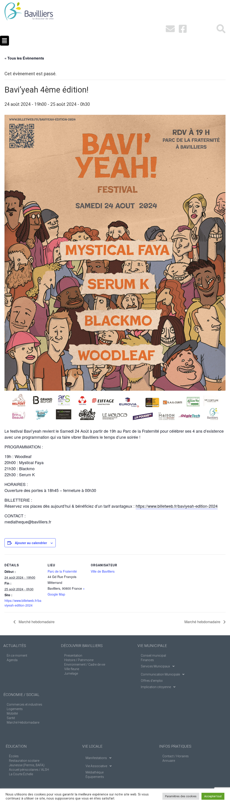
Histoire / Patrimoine (78, 660)
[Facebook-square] (183, 28)
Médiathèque (95, 772)
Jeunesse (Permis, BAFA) (26, 765)
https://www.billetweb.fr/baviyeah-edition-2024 (177, 506)
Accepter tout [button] (213, 796)
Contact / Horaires (175, 756)
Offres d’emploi (152, 680)
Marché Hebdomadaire (23, 722)
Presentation (73, 655)
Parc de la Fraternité (62, 571)
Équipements (95, 777)
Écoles (14, 756)
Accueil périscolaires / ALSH (29, 769)
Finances (147, 660)
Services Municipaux (155, 666)
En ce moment (17, 655)
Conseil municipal (153, 655)
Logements (15, 709)
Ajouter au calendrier (31, 542)
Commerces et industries (24, 704)
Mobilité (12, 713)
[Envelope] (170, 28)
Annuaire (168, 760)
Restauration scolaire (24, 760)
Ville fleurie (71, 669)
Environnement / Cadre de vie (84, 664)
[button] (4, 41)
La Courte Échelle (21, 774)
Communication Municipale (160, 674)
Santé (11, 718)
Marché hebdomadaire (36, 621)
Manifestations (96, 758)
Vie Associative (96, 766)
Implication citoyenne (156, 687)
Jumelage (71, 673)
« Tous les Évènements (24, 58)
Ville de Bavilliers (103, 571)
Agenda (12, 660)
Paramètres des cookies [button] (181, 796)
